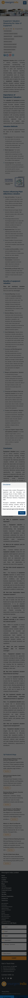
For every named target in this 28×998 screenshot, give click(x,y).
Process (22, 512)
